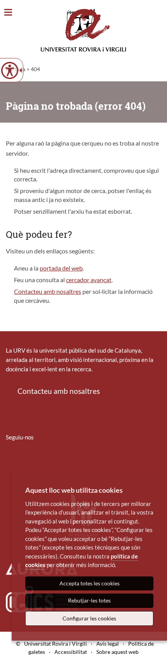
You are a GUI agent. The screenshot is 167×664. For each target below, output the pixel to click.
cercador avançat (88, 279)
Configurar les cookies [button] (89, 618)
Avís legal (107, 643)
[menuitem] (11, 460)
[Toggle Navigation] (8, 12)
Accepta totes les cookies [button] (89, 583)
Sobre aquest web (117, 651)
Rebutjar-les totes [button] (89, 600)
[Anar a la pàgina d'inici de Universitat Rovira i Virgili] (83, 30)
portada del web (61, 268)
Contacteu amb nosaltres (47, 291)
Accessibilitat (70, 651)
